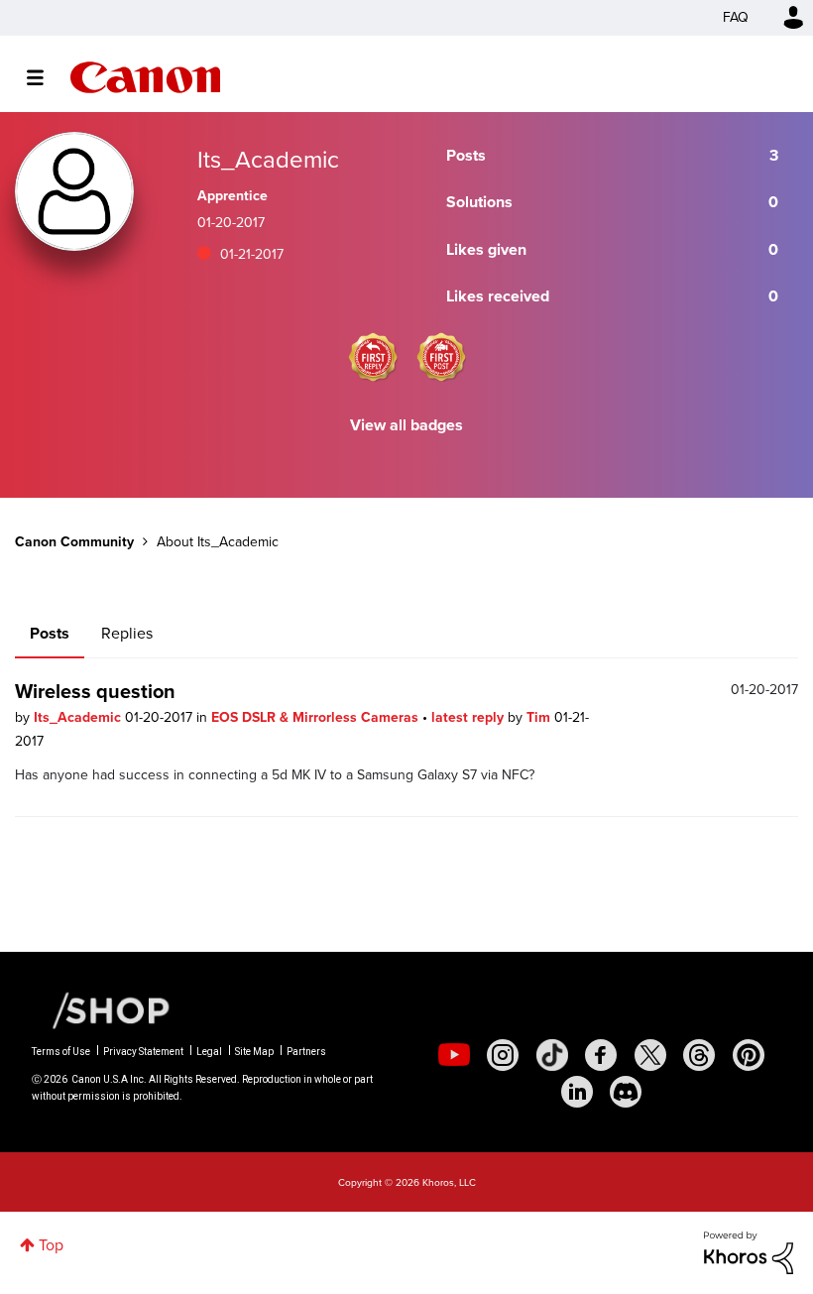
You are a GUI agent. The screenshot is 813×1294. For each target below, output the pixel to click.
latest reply (469, 717)
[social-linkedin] (577, 1092)
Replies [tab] (127, 633)
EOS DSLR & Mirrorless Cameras (316, 717)
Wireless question (95, 691)
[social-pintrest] (748, 1055)
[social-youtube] (454, 1055)
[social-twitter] (650, 1055)
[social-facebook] (601, 1055)
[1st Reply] (373, 357)
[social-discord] (625, 1092)
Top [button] (51, 1245)
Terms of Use (61, 1051)
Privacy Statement (143, 1051)
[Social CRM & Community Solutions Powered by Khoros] (748, 1250)
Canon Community (145, 77)
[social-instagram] (503, 1055)
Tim (540, 717)
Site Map (254, 1051)
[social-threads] (699, 1055)
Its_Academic (79, 717)
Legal (209, 1051)
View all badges (406, 424)
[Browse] (45, 77)
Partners (306, 1051)
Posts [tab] (49, 633)
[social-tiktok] (552, 1055)
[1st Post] (441, 357)
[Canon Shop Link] (101, 1009)
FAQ (736, 17)
